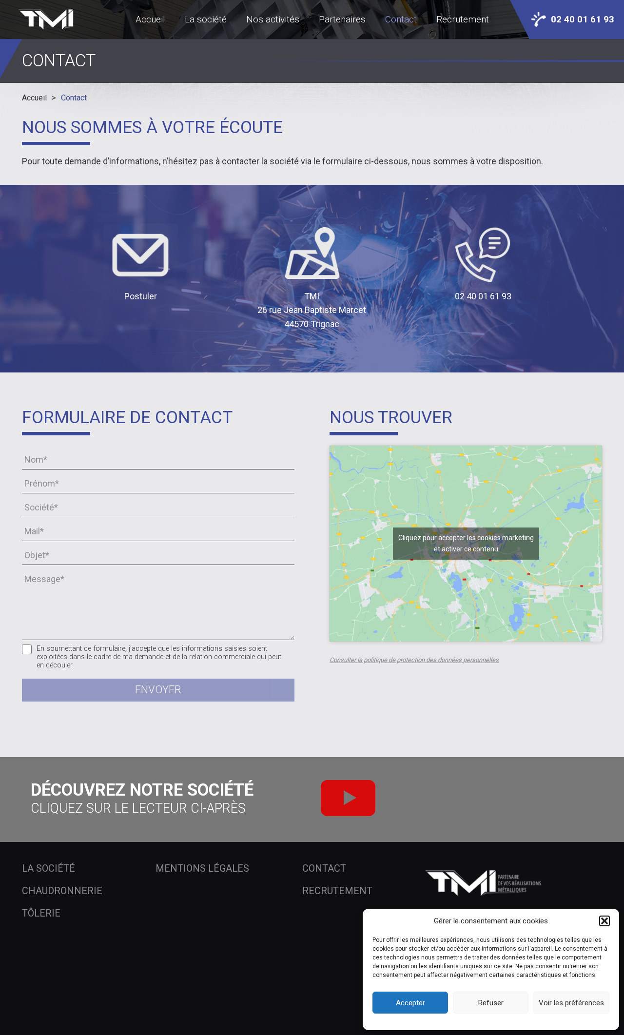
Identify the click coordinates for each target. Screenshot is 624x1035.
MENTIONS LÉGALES (202, 868)
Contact (74, 97)
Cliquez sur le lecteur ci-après (138, 808)
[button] (604, 921)
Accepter (410, 1002)
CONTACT (324, 868)
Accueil (34, 97)
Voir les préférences (571, 1002)
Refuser (491, 1002)
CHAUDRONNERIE (62, 891)
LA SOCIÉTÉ (48, 868)
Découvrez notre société (142, 790)
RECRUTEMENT (337, 891)
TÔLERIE (41, 913)
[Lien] (48, 19)
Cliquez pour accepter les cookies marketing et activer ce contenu (466, 543)
